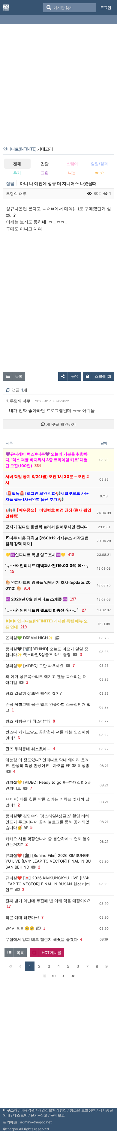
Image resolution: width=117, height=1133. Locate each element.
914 (27, 588)
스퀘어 (72, 163)
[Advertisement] (58, 86)
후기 (17, 172)
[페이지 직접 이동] (53, 976)
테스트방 (20, 1115)
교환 (45, 172)
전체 (17, 163)
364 (37, 466)
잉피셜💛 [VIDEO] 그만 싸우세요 (34, 665)
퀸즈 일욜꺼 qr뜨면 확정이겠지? (33, 693)
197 (73, 599)
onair (99, 172)
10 (44, 975)
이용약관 (27, 1110)
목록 (18, 376)
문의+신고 (39, 1115)
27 (84, 610)
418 (71, 555)
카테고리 (28, 149)
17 (9, 906)
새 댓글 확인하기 (60, 424)
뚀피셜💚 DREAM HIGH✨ (29, 637)
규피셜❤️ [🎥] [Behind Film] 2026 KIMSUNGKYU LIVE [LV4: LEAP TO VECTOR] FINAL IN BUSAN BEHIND (48, 861)
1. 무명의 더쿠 (18, 400)
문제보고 (57, 1115)
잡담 (45, 163)
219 (23, 627)
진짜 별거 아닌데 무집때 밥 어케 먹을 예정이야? (47, 900)
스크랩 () (103, 376)
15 (12, 571)
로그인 (105, 7)
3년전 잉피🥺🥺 (19, 928)
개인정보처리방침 (52, 1110)
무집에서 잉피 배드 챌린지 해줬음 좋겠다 (41, 939)
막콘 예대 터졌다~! (22, 917)
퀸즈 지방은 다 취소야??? (27, 721)
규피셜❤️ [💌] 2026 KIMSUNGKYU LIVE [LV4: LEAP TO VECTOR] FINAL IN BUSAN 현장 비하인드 (47, 883)
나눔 (72, 172)
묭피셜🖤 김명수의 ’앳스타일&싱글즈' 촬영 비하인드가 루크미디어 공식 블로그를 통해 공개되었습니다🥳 (47, 821)
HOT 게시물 (51, 952)
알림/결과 (99, 163)
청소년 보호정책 (83, 1110)
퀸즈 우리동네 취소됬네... (27, 748)
